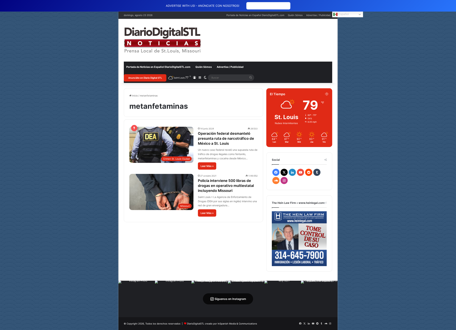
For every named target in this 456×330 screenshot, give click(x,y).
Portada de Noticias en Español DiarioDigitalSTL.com (255, 15)
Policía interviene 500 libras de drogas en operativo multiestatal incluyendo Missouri (226, 186)
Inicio (134, 95)
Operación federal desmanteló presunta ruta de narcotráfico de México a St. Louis (226, 138)
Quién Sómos (295, 15)
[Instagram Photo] (136, 299)
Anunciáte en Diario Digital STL (145, 77)
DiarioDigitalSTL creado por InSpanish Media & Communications (222, 323)
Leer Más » (207, 165)
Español (343, 14)
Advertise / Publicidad (318, 15)
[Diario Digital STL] (162, 40)
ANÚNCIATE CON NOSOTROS (268, 5)
